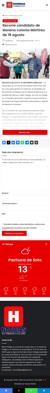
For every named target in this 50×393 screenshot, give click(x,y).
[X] (8, 142)
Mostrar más (24, 132)
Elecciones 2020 (16, 15)
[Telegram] (27, 142)
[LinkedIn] (13, 142)
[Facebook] (4, 142)
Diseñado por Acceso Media (25, 384)
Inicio (6, 15)
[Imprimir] (36, 142)
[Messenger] (18, 142)
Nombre (5, 193)
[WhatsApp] (22, 142)
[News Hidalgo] (15, 5)
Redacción (9, 41)
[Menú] (3, 6)
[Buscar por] (47, 6)
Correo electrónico (10, 203)
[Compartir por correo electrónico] (31, 142)
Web (3, 214)
